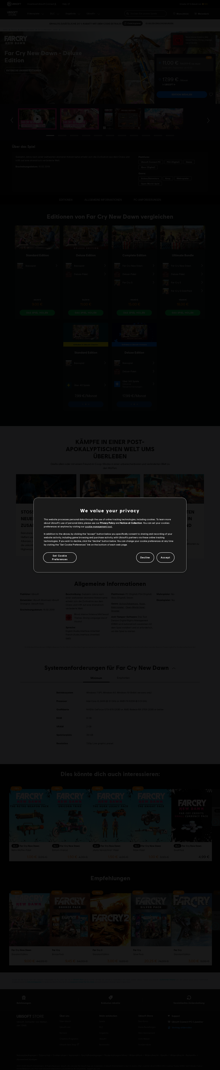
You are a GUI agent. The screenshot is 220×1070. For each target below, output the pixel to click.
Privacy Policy (107, 522)
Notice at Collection (131, 522)
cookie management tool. (98, 526)
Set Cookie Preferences (60, 557)
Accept (165, 557)
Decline (145, 557)
